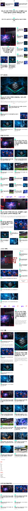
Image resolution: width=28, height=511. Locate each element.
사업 (17, 60)
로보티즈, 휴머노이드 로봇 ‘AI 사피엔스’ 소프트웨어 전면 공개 (21, 442)
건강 (1, 277)
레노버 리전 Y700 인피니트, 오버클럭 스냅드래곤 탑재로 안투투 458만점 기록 (9, 4)
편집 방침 (2, 476)
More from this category (23, 281)
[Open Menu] (1, 1)
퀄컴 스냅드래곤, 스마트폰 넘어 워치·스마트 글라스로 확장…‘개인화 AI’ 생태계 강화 (20, 62)
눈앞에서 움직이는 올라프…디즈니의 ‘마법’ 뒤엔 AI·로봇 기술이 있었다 (20, 49)
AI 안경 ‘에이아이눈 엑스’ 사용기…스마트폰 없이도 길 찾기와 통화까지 (21, 455)
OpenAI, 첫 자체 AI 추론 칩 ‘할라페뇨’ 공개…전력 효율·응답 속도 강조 (12, 66)
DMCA (1, 475)
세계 (1, 465)
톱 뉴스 (1, 464)
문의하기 (2, 470)
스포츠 (20, 274)
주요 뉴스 (15, 440)
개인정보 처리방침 (3, 477)
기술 (17, 41)
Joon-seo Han (6, 416)
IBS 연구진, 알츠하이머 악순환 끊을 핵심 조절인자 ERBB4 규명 (23, 4)
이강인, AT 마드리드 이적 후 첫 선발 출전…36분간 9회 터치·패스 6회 (20, 56)
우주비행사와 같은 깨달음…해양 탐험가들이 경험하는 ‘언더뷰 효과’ (7, 455)
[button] (14, 348)
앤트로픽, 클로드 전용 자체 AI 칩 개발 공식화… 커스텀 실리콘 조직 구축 (7, 442)
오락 (1, 469)
